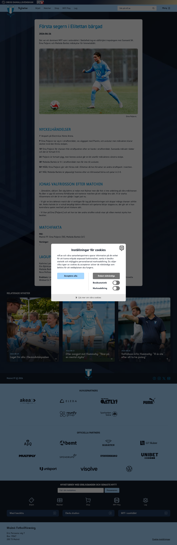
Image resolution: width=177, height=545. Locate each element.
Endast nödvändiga (106, 275)
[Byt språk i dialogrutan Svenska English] (121, 248)
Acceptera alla (70, 275)
